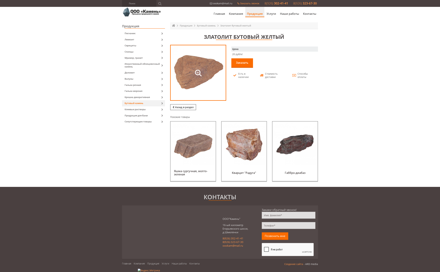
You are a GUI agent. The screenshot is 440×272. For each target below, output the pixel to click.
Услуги (271, 14)
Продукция (255, 14)
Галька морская (133, 90)
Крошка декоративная (137, 97)
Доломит (130, 72)
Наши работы (289, 14)
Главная (219, 14)
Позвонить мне (275, 236)
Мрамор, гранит (134, 57)
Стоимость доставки (271, 75)
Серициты (130, 45)
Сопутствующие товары (138, 121)
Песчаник (130, 33)
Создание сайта (293, 264)
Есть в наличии (243, 75)
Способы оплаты (303, 75)
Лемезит (129, 39)
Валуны (129, 78)
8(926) (276, 3)
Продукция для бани (136, 115)
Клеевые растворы (135, 109)
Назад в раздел (184, 107)
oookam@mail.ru (233, 245)
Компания (236, 14)
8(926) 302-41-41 (233, 238)
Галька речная (133, 84)
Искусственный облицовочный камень (142, 65)
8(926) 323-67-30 (233, 242)
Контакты (309, 14)
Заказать (242, 63)
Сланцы (129, 51)
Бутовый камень (206, 25)
